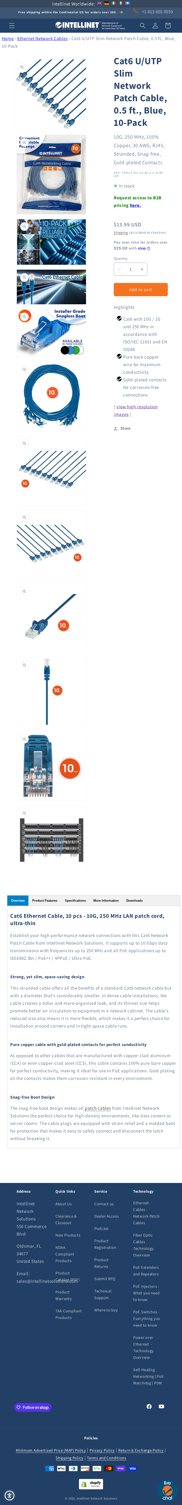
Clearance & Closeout (66, 1219)
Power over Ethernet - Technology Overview (143, 1347)
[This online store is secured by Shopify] (91, 1488)
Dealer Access (106, 1216)
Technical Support (102, 1294)
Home (8, 38)
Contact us (104, 1203)
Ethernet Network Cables (42, 38)
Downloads (134, 900)
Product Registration (105, 1244)
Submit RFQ (104, 1278)
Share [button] (125, 428)
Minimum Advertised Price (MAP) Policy (51, 1450)
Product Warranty (63, 1295)
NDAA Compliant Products (64, 1254)
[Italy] (113, 4)
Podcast (101, 1228)
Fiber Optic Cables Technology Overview (143, 1245)
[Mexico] (120, 4)
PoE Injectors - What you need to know (146, 1293)
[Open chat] (167, 1490)
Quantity (121, 258)
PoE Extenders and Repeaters (146, 1271)
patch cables (98, 1108)
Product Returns (101, 1263)
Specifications (75, 900)
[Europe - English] (99, 4)
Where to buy (106, 1310)
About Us (63, 1203)
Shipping (121, 232)
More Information (106, 900)
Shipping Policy (69, 1457)
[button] (12, 25)
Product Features (44, 900)
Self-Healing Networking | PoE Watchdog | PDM (148, 1376)
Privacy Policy (102, 1450)
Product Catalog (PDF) (67, 1276)
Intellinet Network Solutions (97, 1498)
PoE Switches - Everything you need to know (146, 1318)
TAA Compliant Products (68, 1314)
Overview (18, 900)
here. (135, 205)
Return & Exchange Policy (141, 1450)
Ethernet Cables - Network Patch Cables (146, 1212)
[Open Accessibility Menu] (9, 1495)
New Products (68, 1235)
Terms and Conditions (106, 1457)
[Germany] (106, 4)
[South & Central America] (127, 4)
